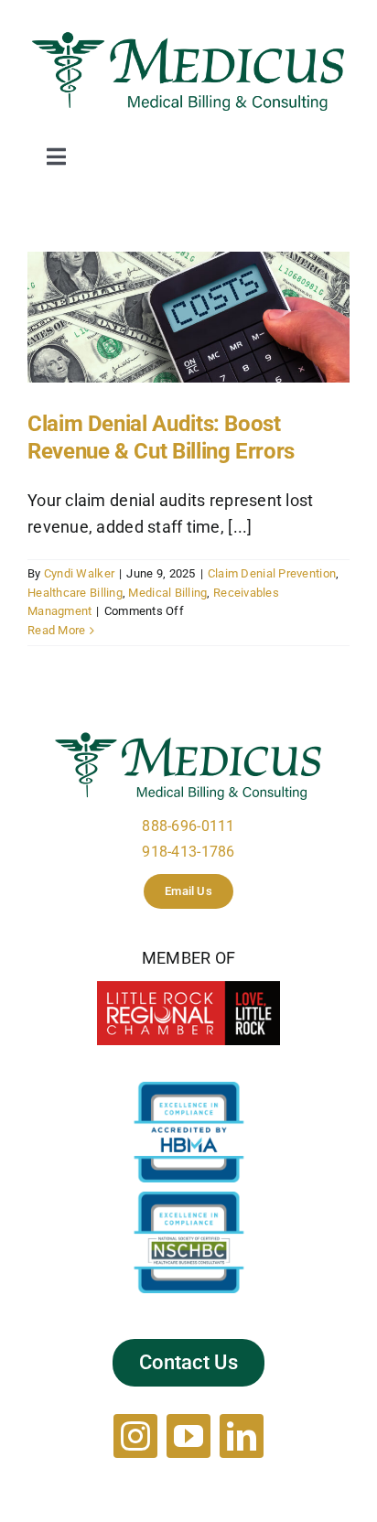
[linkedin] (242, 1436)
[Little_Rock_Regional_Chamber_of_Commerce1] (188, 988)
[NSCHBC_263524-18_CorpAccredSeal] (189, 1199)
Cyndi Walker (79, 573)
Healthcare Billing (75, 592)
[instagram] (135, 1436)
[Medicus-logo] (188, 35)
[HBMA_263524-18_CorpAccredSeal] (189, 1089)
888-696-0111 (188, 826)
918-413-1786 (188, 851)
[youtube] (188, 1436)
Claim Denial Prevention (272, 573)
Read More (56, 630)
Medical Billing (167, 592)
